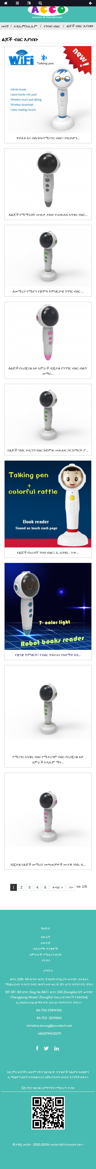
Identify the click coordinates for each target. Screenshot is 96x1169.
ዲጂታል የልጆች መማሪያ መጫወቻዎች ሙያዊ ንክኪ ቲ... (48, 864)
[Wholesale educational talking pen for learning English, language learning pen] (48, 255)
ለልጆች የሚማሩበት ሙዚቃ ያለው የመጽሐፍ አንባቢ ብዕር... (48, 214)
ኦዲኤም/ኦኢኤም (25, 26)
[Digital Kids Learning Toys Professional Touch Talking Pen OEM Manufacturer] (48, 816)
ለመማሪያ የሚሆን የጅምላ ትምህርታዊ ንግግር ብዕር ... (48, 291)
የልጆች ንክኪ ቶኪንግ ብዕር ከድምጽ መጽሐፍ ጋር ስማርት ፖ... (47, 450)
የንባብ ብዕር (52, 26)
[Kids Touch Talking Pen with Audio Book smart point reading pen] (48, 414)
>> (71, 887)
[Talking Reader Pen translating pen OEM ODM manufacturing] (48, 708)
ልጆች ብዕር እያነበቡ (79, 26)
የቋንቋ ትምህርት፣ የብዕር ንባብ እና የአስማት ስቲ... (48, 654)
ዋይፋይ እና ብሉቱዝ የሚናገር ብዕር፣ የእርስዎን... (48, 138)
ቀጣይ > (57, 887)
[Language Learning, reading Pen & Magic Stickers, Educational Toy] (48, 606)
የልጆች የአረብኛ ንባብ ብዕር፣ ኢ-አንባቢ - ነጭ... (48, 552)
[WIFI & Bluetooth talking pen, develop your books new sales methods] (48, 89)
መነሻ (4, 26)
